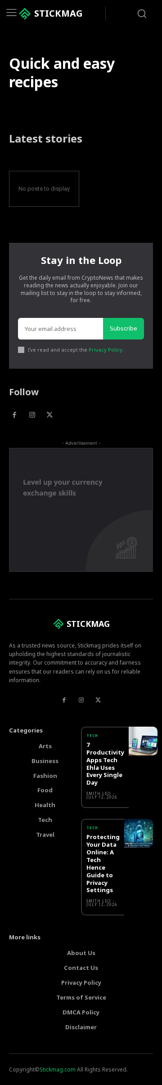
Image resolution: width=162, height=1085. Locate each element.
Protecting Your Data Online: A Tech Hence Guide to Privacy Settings (103, 863)
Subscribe (123, 328)
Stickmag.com (58, 1069)
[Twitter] (49, 415)
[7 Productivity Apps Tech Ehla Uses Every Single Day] (143, 741)
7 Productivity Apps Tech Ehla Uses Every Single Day (105, 763)
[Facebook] (14, 415)
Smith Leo (98, 793)
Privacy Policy (105, 349)
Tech (92, 735)
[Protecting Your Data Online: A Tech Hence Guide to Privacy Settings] (138, 833)
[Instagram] (32, 415)
